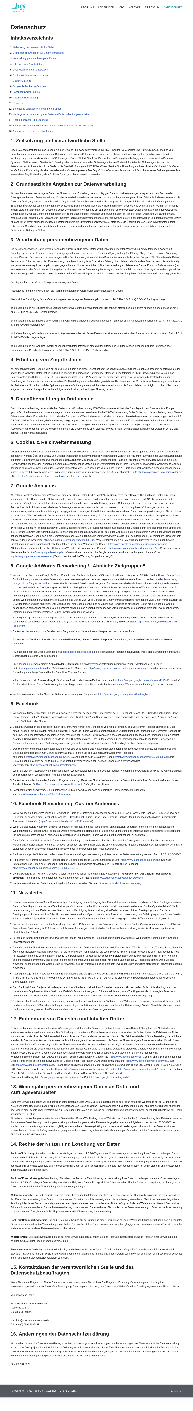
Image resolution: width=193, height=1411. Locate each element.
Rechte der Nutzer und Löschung (30, 120)
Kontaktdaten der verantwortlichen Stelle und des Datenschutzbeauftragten (53, 125)
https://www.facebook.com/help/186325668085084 (142, 757)
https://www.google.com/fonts (125, 1057)
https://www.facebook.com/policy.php (140, 860)
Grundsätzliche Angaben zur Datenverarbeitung (38, 53)
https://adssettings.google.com (77, 652)
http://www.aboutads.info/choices (155, 472)
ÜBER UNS (87, 7)
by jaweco (176, 1391)
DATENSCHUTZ (172, 7)
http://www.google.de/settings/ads (48, 552)
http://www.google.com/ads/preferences (31, 556)
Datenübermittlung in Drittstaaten (30, 69)
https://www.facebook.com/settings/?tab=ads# (118, 877)
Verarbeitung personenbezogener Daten (34, 58)
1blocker (75, 784)
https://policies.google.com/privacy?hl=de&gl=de (124, 694)
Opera (61, 784)
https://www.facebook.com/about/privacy (120, 883)
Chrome (49, 784)
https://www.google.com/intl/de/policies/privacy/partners (137, 544)
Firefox (40, 784)
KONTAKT (134, 7)
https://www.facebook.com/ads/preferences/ (53, 765)
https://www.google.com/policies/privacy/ (147, 1061)
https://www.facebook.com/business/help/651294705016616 (45, 868)
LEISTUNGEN (106, 7)
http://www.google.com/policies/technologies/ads (134, 548)
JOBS (121, 7)
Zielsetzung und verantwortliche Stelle (33, 47)
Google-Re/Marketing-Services (29, 86)
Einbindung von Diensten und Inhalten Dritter (37, 108)
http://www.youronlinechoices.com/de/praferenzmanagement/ (121, 668)
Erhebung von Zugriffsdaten (28, 64)
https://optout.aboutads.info (32, 668)
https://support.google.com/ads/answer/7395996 (143, 680)
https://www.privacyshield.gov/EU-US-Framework (45, 794)
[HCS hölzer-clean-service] (18, 7)
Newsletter (18, 103)
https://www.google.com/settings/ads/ (35, 1065)
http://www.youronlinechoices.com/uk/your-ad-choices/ (50, 476)
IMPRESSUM (151, 7)
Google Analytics (22, 81)
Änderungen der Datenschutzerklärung (33, 131)
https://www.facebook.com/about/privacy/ (47, 757)
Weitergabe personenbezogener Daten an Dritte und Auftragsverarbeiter (51, 114)
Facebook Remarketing (25, 97)
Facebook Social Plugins (26, 92)
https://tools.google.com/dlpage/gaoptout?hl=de (69, 540)
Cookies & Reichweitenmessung (30, 75)
